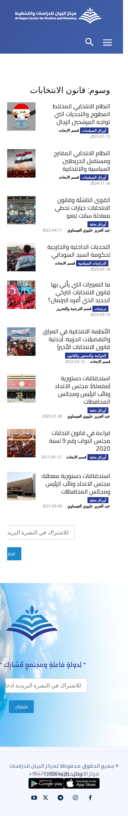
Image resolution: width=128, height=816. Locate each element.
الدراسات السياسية (92, 263)
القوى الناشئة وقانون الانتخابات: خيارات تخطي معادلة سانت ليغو (82, 207)
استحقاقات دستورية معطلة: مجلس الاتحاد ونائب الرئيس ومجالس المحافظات (75, 483)
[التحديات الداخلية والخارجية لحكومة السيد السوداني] (21, 257)
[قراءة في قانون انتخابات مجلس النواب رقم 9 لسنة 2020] (21, 443)
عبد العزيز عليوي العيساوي (88, 230)
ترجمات (100, 308)
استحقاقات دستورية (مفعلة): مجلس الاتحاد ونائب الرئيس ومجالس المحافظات (82, 389)
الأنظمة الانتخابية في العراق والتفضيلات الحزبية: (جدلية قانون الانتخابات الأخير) (76, 339)
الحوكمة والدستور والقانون (86, 355)
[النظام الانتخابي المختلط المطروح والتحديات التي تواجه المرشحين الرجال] (21, 116)
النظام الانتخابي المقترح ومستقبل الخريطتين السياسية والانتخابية (82, 160)
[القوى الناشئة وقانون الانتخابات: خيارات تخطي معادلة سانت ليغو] (21, 210)
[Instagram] (75, 798)
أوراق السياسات (94, 130)
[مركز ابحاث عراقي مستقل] (58, 16)
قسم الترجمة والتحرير (74, 308)
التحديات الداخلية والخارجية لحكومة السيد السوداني (78, 250)
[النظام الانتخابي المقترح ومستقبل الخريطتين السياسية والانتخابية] (21, 163)
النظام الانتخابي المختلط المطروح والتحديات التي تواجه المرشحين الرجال (81, 113)
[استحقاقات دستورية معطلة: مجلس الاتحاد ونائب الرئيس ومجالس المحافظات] (21, 486)
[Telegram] (60, 798)
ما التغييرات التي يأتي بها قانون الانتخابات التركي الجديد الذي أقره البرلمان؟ (79, 292)
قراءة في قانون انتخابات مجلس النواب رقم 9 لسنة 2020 (79, 440)
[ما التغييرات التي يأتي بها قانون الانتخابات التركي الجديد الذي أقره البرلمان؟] (21, 295)
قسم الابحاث (69, 130)
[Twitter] (45, 798)
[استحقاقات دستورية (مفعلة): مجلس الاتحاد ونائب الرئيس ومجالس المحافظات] (21, 388)
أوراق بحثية (98, 224)
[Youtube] (34, 798)
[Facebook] (90, 798)
